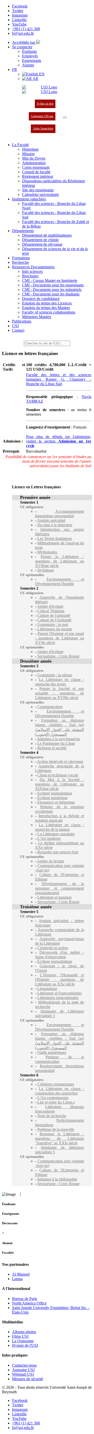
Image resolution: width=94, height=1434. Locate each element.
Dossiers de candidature (41, 298)
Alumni (28, 65)
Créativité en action (52, 948)
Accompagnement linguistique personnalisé (59, 513)
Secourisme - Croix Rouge (58, 656)
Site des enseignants (38, 190)
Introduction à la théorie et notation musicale (59, 818)
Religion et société (51, 748)
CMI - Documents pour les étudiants (50, 294)
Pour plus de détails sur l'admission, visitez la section (58, 441)
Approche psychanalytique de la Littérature (59, 941)
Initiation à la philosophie (57, 1179)
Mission (28, 154)
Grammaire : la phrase (54, 675)
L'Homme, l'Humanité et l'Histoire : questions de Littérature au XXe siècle (59, 979)
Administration (34, 163)
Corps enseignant (35, 167)
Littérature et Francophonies (59, 993)
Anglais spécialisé (51, 520)
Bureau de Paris (24, 1298)
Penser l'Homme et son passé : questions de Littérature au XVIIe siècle (59, 638)
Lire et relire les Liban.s (56, 1102)
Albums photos (24, 1332)
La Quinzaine (23, 1341)
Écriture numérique (52, 798)
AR (35, 78)
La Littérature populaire (56, 834)
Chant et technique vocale (57, 775)
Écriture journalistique (54, 961)
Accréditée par (24, 42)
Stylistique (45, 570)
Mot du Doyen (33, 158)
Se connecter (22, 47)
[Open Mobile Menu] (65, 117)
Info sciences (32, 271)
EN (41, 74)
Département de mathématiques (47, 235)
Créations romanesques (55, 1084)
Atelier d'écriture (50, 606)
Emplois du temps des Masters (46, 308)
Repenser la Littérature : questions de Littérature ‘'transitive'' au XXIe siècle (59, 1138)
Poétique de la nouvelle (55, 1129)
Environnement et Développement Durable (59, 581)
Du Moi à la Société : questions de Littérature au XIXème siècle (59, 784)
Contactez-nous (24, 1365)
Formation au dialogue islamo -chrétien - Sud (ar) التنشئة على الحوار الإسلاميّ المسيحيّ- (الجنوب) (59, 727)
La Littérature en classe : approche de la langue (59, 827)
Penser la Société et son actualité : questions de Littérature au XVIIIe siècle (59, 693)
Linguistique (47, 988)
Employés (30, 56)
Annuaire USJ (23, 1370)
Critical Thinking (50, 611)
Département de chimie (40, 240)
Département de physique (42, 244)
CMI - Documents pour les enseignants (53, 285)
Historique (30, 149)
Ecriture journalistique (54, 793)
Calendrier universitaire (40, 194)
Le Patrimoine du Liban (56, 743)
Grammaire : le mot (52, 624)
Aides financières (43, 128)
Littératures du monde (54, 629)
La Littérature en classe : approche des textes (59, 681)
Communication (50, 707)
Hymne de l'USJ (25, 1345)
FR (14, 69)
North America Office (29, 1303)
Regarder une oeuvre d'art (57, 852)
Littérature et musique (54, 897)
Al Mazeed (21, 1274)
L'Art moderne (49, 838)
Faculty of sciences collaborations (48, 312)
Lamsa (17, 1279)
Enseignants (31, 60)
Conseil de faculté (36, 172)
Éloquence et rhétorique (56, 802)
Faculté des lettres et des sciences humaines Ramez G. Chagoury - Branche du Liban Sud (58, 379)
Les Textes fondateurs (54, 538)
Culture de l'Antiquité (54, 620)
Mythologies (47, 552)
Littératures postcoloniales (57, 997)
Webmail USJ (23, 1374)
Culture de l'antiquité (53, 615)
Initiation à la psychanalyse (58, 739)
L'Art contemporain (52, 1098)
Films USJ (20, 1336)
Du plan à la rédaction (54, 525)
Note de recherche (51, 1116)
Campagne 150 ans (42, 116)
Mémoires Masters (36, 317)
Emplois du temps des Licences (47, 303)
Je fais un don (45, 103)
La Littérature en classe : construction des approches (59, 1091)
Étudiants (29, 51)
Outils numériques (51, 1052)
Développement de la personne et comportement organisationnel (59, 888)
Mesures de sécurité (27, 1379)
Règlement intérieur (37, 176)
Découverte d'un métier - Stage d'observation (59, 954)
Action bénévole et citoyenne (60, 761)
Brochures (30, 276)
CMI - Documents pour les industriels (51, 289)
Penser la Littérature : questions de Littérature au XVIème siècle (59, 561)
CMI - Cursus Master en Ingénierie (49, 280)
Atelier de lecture (50, 861)
